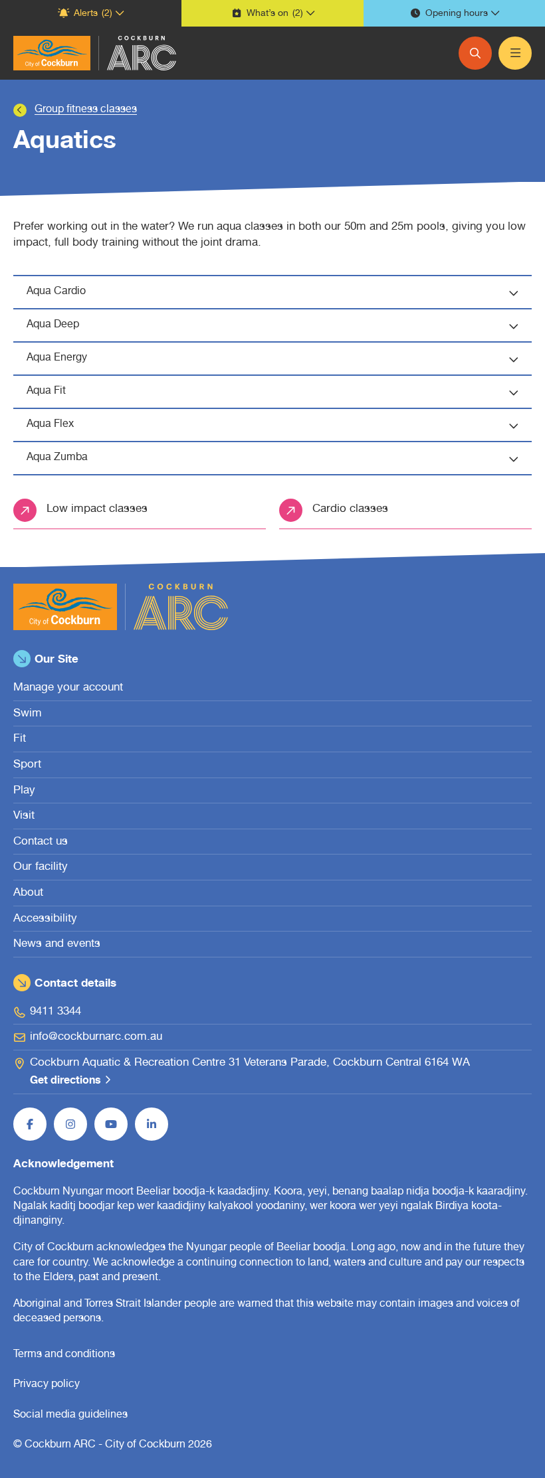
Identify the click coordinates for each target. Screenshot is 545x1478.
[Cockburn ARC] (51, 53)
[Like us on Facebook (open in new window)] (30, 1124)
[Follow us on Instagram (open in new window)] (70, 1124)
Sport (27, 765)
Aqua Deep (53, 325)
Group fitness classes (86, 110)
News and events (56, 944)
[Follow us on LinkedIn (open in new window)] (151, 1124)
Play (24, 791)
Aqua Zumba (57, 458)
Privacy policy (46, 1385)
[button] (90, 13)
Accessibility (45, 919)
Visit (24, 816)
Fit (19, 739)
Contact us (40, 842)
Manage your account (68, 688)
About (28, 893)
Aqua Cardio (56, 292)
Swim (27, 714)
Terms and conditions (64, 1355)
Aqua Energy (57, 358)
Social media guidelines (70, 1415)
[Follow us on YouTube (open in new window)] (111, 1124)
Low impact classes (97, 509)
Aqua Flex (50, 425)
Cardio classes (350, 509)
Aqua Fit (46, 391)
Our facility (40, 867)
